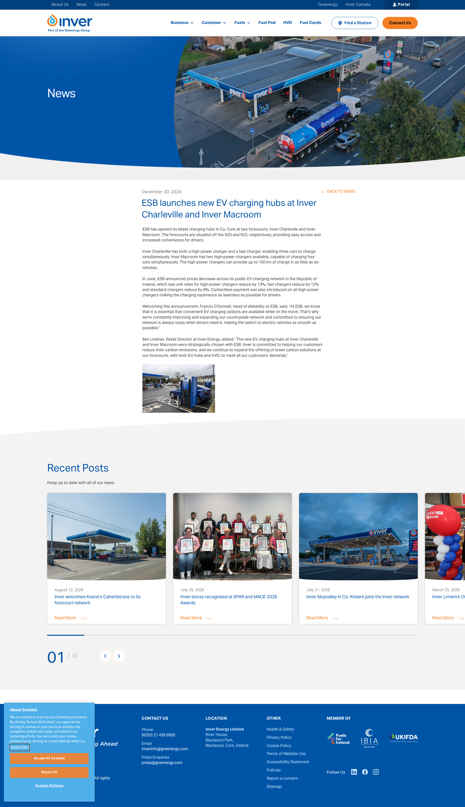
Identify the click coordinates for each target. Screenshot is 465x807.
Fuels (239, 23)
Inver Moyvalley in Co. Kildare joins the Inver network (357, 598)
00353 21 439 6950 (158, 735)
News (82, 5)
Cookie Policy (279, 746)
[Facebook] (365, 772)
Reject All (49, 772)
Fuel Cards (310, 23)
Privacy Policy (279, 737)
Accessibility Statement (288, 762)
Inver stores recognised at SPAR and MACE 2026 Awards (228, 600)
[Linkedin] (354, 772)
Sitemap (274, 787)
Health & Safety (280, 729)
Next (119, 656)
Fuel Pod (267, 23)
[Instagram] (376, 772)
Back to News (341, 192)
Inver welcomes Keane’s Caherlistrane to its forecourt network (97, 600)
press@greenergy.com (162, 763)
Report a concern (282, 778)
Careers (101, 5)
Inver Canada (358, 5)
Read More (65, 618)
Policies (274, 770)
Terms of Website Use (286, 754)
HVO (287, 23)
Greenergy (328, 5)
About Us (60, 5)
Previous (105, 656)
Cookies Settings (49, 786)
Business (179, 23)
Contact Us (400, 23)
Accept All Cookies (49, 758)
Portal (404, 5)
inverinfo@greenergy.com (165, 749)
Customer (211, 23)
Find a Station (357, 23)
